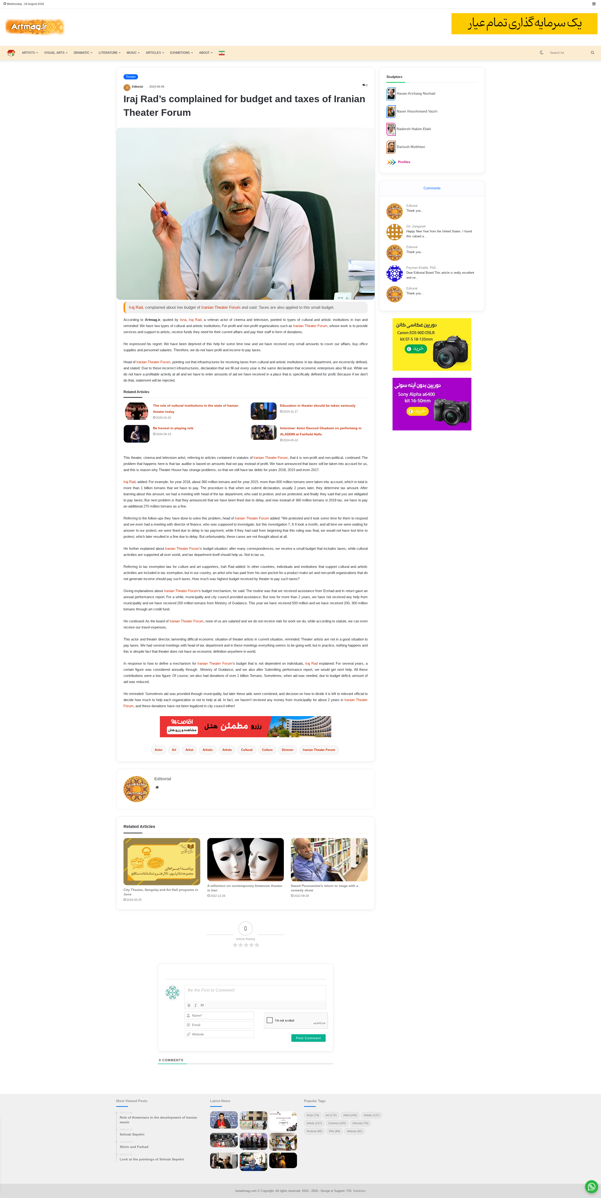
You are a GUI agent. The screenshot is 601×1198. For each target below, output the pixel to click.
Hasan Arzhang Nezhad (416, 93)
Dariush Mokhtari (411, 147)
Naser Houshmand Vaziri (417, 111)
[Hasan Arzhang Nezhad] (391, 93)
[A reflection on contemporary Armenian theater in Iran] (245, 859)
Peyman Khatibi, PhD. (421, 267)
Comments (432, 188)
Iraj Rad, (136, 307)
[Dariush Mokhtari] (391, 147)
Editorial (137, 86)
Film (334, 1131)
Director (287, 750)
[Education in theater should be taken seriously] (264, 411)
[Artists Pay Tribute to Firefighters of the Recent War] (253, 1141)
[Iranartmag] (34, 27)
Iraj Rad (195, 320)
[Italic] (195, 1005)
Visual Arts (54, 53)
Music (132, 53)
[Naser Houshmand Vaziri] (391, 111)
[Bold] (189, 1005)
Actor (158, 750)
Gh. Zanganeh (416, 226)
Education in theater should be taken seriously (317, 405)
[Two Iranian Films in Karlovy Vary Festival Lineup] (224, 1140)
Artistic (208, 750)
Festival (314, 1131)
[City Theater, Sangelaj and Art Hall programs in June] (161, 862)
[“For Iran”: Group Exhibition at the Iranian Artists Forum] (283, 1142)
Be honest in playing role (173, 428)
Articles (153, 53)
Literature (108, 53)
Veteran (354, 1131)
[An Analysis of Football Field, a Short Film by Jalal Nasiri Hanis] (253, 1120)
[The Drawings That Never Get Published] (253, 1162)
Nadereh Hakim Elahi (414, 129)
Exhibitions (180, 53)
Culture (267, 750)
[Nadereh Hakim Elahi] (391, 129)
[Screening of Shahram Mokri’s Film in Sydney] (283, 1160)
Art (174, 750)
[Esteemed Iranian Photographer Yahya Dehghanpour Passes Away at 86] (224, 1161)
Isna (183, 320)
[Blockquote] (202, 1005)
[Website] (157, 787)
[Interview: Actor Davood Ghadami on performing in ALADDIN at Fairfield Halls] (264, 432)
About (204, 53)
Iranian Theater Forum (220, 307)
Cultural (247, 750)
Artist (189, 750)
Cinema (337, 1123)
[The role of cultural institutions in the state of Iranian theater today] (137, 411)
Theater (131, 76)
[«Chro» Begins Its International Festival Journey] (283, 1121)
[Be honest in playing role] (137, 434)
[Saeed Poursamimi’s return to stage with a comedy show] (329, 859)
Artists (28, 53)
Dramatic (81, 53)
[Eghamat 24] (245, 726)
